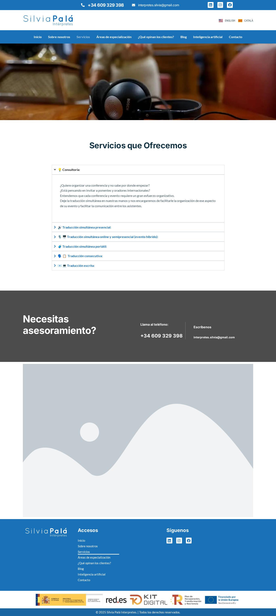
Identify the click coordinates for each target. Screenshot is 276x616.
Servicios (83, 37)
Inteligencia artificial (207, 37)
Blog (183, 37)
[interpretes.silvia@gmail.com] (133, 5)
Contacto (235, 37)
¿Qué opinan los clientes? (156, 37)
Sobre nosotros (59, 37)
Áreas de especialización (114, 37)
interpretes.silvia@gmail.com (158, 5)
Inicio (38, 37)
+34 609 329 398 (106, 5)
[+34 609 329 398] (83, 5)
